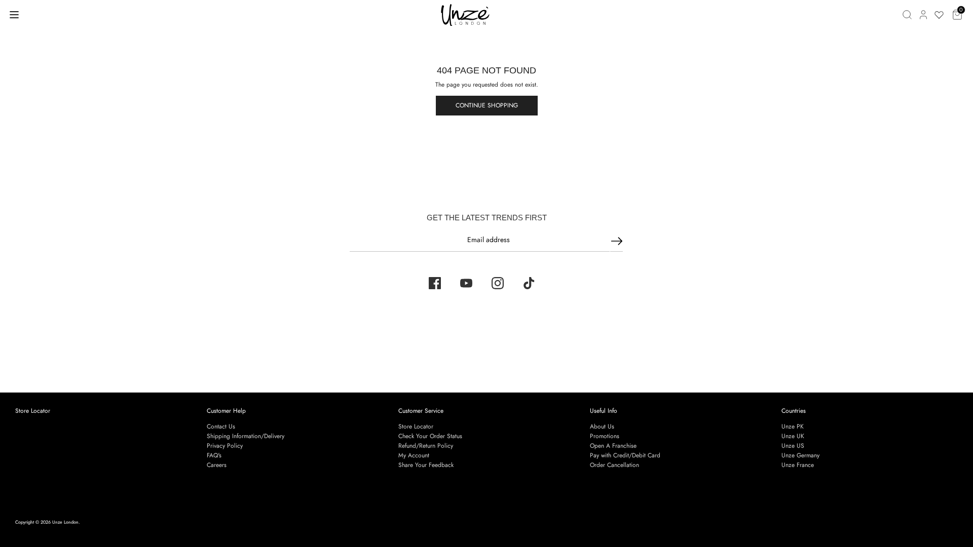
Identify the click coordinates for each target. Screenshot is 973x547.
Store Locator (32, 410)
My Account (413, 455)
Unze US (792, 445)
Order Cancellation (614, 465)
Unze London (65, 522)
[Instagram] (498, 283)
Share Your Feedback (426, 465)
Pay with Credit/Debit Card (625, 455)
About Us (602, 426)
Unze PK (792, 426)
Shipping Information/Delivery (245, 436)
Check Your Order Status (430, 436)
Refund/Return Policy (425, 445)
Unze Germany (800, 455)
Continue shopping (487, 105)
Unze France (797, 465)
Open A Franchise (613, 445)
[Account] (923, 14)
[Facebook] (435, 283)
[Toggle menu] (14, 14)
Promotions (604, 436)
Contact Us (221, 426)
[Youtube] (466, 283)
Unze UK (792, 436)
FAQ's (214, 455)
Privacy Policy (225, 445)
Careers (217, 465)
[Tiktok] (529, 283)
